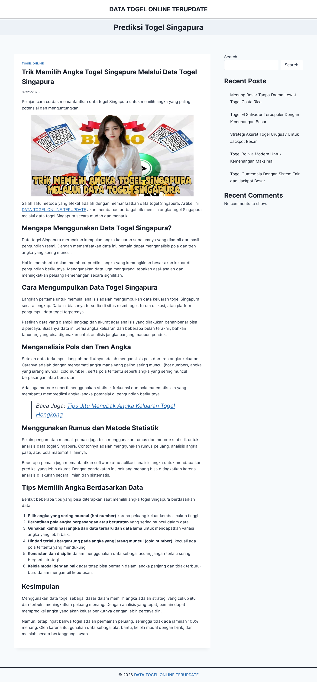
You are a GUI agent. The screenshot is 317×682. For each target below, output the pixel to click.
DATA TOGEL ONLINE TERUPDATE (166, 674)
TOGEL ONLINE (33, 63)
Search (230, 56)
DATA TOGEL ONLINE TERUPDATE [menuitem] (54, 209)
